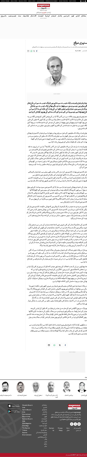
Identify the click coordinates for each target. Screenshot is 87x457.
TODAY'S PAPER (72, 1)
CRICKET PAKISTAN (63, 1)
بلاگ (45, 439)
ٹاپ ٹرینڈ (47, 16)
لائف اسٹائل (33, 16)
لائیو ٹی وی (44, 12)
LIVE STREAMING (40, 1)
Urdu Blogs (25, 426)
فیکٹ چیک (26, 16)
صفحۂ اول (83, 16)
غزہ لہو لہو (44, 410)
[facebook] (65, 345)
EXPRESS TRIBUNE (5, 1)
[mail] (49, 345)
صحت (19, 16)
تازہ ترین (78, 16)
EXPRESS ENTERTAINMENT (52, 1)
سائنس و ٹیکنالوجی (42, 437)
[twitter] (60, 345)
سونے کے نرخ (44, 430)
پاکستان (60, 16)
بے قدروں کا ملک (69, 395)
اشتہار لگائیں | (39, 12)
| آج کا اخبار (48, 12)
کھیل (72, 16)
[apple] (13, 405)
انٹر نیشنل (53, 16)
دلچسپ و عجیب (12, 16)
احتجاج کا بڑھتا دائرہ (22, 395)
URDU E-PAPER (14, 1)
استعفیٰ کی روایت (38, 395)
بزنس (45, 442)
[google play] (13, 411)
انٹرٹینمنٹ (40, 16)
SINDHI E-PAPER (31, 1)
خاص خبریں (67, 16)
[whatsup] (54, 345)
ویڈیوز (45, 444)
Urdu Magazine (26, 423)
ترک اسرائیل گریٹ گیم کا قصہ (52, 396)
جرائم (46, 446)
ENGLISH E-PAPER (23, 1)
